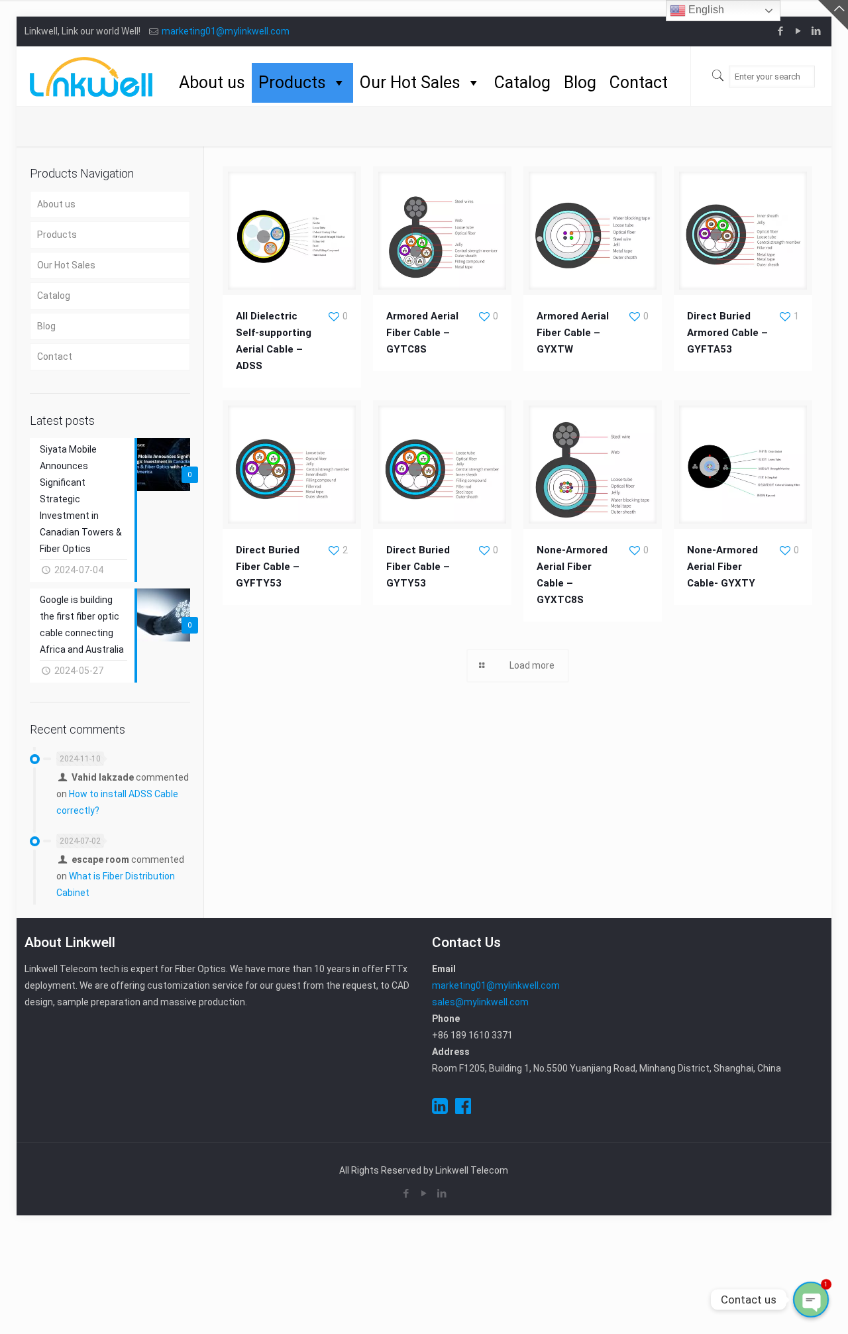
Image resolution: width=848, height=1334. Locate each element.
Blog (580, 82)
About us (212, 82)
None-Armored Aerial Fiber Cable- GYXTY (722, 566)
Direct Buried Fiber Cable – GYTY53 (418, 566)
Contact (639, 82)
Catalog (522, 82)
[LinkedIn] (816, 31)
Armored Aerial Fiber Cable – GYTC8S (422, 332)
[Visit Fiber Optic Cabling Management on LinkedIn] (440, 1109)
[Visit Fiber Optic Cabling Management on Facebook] (463, 1109)
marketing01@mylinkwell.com (226, 31)
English (705, 9)
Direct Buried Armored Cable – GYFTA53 (727, 332)
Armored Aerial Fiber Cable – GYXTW (573, 332)
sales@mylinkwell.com (480, 1002)
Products (292, 82)
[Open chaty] (811, 1299)
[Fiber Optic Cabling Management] (91, 76)
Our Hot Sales (410, 82)
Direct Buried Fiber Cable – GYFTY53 (267, 566)
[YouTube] (799, 31)
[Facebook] (781, 31)
